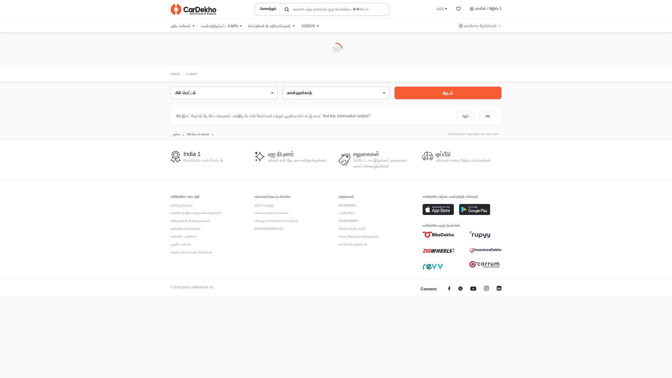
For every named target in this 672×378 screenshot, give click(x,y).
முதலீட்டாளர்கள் (181, 244)
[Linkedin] (499, 289)
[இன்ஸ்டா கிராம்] (486, 289)
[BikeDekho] (438, 234)
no (488, 116)
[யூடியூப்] (473, 289)
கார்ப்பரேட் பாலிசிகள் (184, 236)
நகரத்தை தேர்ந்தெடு (480, 26)
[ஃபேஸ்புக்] (449, 289)
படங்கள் (191, 74)
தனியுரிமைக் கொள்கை (186, 228)
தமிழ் (440, 8)
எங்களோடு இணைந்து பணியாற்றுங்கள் (196, 213)
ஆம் (465, 116)
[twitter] (460, 289)
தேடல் (448, 93)
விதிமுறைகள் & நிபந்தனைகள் (190, 221)
